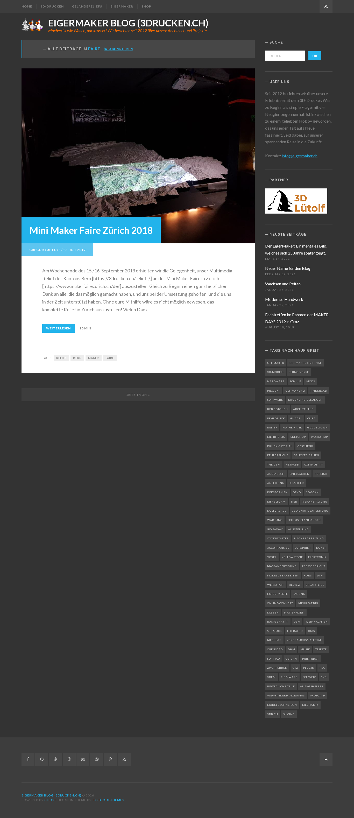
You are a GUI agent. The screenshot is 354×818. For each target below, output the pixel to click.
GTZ (295, 667)
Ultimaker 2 (295, 390)
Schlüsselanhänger (304, 519)
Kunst (321, 547)
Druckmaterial (279, 446)
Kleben (273, 612)
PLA (322, 667)
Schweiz (309, 677)
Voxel (272, 557)
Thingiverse (299, 371)
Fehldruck (276, 418)
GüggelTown (317, 427)
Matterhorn (294, 612)
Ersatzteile (315, 584)
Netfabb (292, 464)
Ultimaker (275, 362)
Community (313, 464)
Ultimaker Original (305, 362)
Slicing (289, 714)
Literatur (295, 630)
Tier (294, 501)
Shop (146, 6)
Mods (310, 381)
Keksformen (277, 492)
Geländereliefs (87, 6)
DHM (291, 649)
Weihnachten (317, 621)
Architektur (303, 409)
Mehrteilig (276, 436)
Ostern (291, 658)
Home (27, 6)
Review (295, 584)
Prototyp (317, 695)
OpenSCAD (275, 649)
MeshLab (274, 639)
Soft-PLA (273, 658)
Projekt (273, 390)
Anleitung (275, 482)
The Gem (273, 464)
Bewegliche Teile (281, 686)
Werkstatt (275, 584)
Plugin (308, 667)
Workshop (319, 436)
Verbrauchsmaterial (304, 639)
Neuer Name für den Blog (287, 268)
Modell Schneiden (282, 704)
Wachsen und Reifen (283, 283)
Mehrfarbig (308, 603)
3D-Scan (312, 492)
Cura (311, 418)
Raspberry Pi (277, 621)
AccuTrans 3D (278, 547)
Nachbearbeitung (309, 538)
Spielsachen (299, 473)
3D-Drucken (52, 6)
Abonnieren (120, 49)
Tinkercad (318, 390)
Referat (321, 473)
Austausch (276, 473)
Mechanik (310, 704)
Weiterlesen (58, 328)
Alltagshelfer (311, 686)
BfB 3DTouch (277, 409)
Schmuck (274, 630)
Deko (297, 492)
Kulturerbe (277, 510)
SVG (324, 677)
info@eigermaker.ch (299, 155)
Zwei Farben (277, 667)
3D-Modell (275, 371)
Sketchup (298, 436)
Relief (61, 357)
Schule (295, 381)
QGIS (311, 630)
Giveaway (275, 529)
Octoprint (303, 547)
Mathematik (292, 427)
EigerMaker (121, 6)
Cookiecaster (278, 538)
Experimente (277, 593)
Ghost (50, 800)
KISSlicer (296, 482)
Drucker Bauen (306, 455)
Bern (77, 357)
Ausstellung (298, 529)
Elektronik (317, 557)
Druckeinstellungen (305, 399)
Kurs (308, 575)
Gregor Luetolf (45, 250)
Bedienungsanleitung (310, 510)
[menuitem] (29, 6)
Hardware (276, 381)
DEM (297, 621)
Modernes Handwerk (284, 299)
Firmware (289, 677)
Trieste (321, 649)
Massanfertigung (282, 566)
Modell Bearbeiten (283, 575)
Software (275, 399)
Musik (305, 649)
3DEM (271, 677)
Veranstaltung (314, 501)
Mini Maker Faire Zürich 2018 (91, 230)
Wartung (274, 519)
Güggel (296, 418)
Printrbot (310, 658)
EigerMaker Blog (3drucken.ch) (128, 22)
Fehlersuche (277, 455)
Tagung (299, 593)
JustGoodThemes (108, 800)
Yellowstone (292, 557)
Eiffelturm (276, 501)
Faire (109, 357)
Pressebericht (313, 566)
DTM (320, 575)
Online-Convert (280, 603)
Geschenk (305, 446)
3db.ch (272, 714)
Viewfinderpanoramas (286, 695)
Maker (93, 357)
